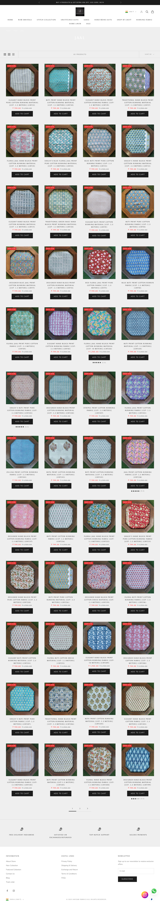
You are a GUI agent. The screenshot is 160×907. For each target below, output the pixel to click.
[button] (50, 883)
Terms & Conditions (69, 874)
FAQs (63, 878)
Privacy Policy (66, 861)
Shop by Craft (124, 20)
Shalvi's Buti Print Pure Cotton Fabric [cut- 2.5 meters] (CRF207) (22, 721)
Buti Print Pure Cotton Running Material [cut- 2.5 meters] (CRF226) (61, 599)
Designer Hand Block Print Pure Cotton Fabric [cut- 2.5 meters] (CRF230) (22, 599)
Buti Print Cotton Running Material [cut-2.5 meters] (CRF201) (61, 782)
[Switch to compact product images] (13, 54)
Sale (88, 24)
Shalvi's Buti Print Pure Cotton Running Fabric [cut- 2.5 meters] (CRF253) (22, 410)
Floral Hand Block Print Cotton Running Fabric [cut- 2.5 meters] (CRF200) (99, 782)
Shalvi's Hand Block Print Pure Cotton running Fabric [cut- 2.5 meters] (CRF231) (137, 538)
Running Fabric (144, 20)
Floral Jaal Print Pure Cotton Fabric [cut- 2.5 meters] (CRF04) (22, 346)
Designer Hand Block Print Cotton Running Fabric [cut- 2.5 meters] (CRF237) (22, 538)
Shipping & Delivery (69, 865)
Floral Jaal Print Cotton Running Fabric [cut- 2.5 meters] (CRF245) (138, 410)
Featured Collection (13, 869)
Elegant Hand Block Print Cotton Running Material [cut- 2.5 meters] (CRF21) (22, 224)
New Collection (12, 865)
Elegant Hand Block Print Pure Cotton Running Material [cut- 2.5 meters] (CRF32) (22, 102)
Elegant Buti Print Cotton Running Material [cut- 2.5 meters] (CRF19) (99, 224)
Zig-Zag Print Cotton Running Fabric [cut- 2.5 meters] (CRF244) (22, 474)
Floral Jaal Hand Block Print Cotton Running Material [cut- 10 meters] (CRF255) (99, 346)
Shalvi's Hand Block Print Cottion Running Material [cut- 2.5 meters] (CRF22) (138, 163)
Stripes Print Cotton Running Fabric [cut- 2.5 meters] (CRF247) (99, 410)
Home (10, 20)
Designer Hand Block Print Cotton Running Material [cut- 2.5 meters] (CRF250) (60, 410)
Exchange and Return (69, 869)
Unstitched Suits (70, 20)
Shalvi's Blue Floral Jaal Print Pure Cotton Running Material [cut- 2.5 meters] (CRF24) (61, 163)
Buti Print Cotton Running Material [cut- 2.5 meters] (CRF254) (138, 346)
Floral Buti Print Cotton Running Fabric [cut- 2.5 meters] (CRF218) (138, 599)
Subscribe (127, 879)
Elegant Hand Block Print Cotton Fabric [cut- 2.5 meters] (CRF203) (137, 721)
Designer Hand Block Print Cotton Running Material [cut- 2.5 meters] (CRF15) (60, 285)
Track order (10, 882)
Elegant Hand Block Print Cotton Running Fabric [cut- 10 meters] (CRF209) (99, 660)
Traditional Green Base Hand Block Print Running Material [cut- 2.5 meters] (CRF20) (60, 224)
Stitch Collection (46, 20)
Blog (8, 878)
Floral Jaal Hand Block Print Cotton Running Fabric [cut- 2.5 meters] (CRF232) (99, 538)
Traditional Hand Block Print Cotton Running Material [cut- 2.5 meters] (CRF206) (60, 721)
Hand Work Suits (103, 20)
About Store (11, 861)
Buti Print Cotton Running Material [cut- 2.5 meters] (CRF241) (99, 474)
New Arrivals (25, 20)
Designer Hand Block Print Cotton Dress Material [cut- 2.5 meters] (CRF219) (99, 599)
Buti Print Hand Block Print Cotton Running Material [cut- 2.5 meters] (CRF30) (61, 102)
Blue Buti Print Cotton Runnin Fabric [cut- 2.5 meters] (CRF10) (138, 285)
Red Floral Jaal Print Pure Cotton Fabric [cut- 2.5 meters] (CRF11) (99, 285)
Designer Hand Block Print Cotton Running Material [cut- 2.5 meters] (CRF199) (138, 782)
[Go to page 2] (87, 808)
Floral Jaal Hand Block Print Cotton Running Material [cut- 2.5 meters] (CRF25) (22, 163)
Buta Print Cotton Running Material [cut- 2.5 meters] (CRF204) (99, 721)
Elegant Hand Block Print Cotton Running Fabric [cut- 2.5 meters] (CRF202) (22, 782)
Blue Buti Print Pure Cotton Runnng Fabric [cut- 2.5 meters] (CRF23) (99, 163)
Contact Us (10, 874)
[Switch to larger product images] (5, 54)
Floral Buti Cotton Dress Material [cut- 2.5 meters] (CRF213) (60, 660)
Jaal (22, 31)
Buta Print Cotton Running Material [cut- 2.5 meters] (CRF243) (60, 474)
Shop (15, 31)
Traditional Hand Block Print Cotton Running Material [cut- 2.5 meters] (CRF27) (137, 102)
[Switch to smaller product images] (9, 54)
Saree (87, 20)
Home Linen (75, 24)
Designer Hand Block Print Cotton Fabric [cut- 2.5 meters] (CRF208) (138, 660)
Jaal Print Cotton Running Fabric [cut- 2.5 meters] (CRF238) (138, 474)
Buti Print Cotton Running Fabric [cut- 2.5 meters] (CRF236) (61, 538)
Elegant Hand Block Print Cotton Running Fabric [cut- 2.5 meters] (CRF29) (99, 102)
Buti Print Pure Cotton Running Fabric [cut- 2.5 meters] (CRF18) (137, 224)
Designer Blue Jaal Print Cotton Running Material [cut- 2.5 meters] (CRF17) (22, 285)
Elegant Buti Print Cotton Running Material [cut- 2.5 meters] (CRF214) (22, 660)
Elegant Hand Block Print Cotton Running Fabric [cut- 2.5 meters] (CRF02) (61, 346)
